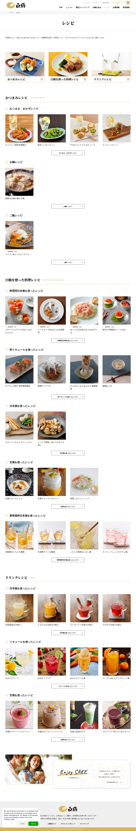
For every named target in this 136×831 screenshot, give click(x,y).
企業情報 (116, 7)
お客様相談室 (105, 2)
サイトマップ (84, 824)
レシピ (107, 7)
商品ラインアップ (82, 7)
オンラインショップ (88, 2)
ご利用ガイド (51, 824)
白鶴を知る (97, 7)
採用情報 (126, 7)
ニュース (69, 7)
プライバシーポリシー (68, 824)
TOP (60, 7)
